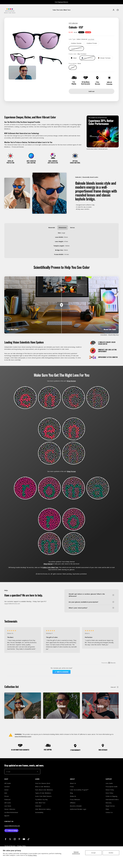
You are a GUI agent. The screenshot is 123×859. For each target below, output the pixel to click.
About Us (73, 783)
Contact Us (109, 812)
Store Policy (109, 793)
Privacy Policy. (32, 855)
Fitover (6, 796)
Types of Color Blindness (43, 793)
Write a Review (63, 672)
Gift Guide (7, 783)
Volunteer (38, 806)
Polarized (7, 799)
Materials (51, 227)
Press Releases (75, 799)
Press (72, 786)
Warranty (109, 803)
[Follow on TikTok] (28, 839)
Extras (72, 227)
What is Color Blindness (42, 786)
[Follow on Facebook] (5, 839)
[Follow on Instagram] (15, 839)
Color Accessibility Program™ (79, 790)
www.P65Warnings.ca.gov (23, 736)
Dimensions (62, 227)
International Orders (112, 799)
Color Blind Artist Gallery (43, 809)
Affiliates (72, 803)
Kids (5, 793)
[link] (76, 43)
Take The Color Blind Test (61, 10)
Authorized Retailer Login (78, 809)
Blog (71, 793)
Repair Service (110, 806)
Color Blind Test (40, 803)
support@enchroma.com (12, 826)
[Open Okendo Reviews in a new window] (109, 663)
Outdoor (7, 786)
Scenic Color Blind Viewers (43, 796)
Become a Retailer (76, 806)
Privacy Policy (21, 846)
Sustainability (39, 812)
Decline (111, 853)
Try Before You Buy (41, 799)
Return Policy (110, 790)
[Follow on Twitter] (10, 839)
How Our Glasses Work (42, 783)
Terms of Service (9, 846)
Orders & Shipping (111, 796)
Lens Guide (109, 783)
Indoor (6, 790)
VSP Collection (73, 23)
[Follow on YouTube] (24, 839)
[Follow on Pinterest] (19, 839)
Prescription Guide (112, 786)
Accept (93, 853)
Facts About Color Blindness (44, 790)
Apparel (6, 816)
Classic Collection (9, 809)
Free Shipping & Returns (61, 2)
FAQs (107, 809)
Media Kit (73, 796)
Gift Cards (7, 803)
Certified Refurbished (11, 812)
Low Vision (7, 806)
